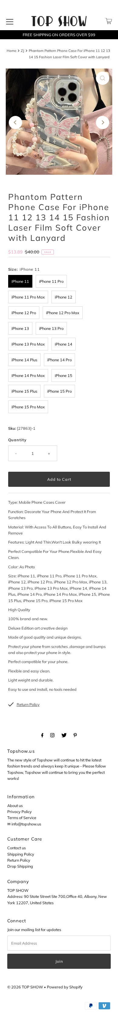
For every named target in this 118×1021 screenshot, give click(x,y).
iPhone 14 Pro (59, 359)
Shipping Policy (20, 854)
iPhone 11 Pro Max (28, 297)
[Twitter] (64, 735)
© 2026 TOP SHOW (25, 986)
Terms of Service (21, 817)
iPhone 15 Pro (59, 391)
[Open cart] (109, 21)
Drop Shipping (20, 866)
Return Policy (18, 860)
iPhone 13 (20, 328)
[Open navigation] (10, 21)
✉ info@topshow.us (24, 824)
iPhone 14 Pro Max (28, 375)
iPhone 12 (63, 297)
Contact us (16, 847)
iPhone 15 (63, 375)
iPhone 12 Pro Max (62, 312)
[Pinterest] (75, 735)
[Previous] (15, 122)
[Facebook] (42, 735)
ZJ (22, 50)
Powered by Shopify (65, 986)
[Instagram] (52, 735)
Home (11, 50)
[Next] (102, 122)
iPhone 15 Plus (24, 391)
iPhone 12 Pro (23, 312)
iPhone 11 (20, 281)
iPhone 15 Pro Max (28, 406)
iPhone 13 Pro (51, 328)
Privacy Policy (19, 811)
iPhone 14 (63, 344)
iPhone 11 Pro (51, 281)
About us (15, 805)
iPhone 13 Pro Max (28, 344)
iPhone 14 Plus (24, 359)
